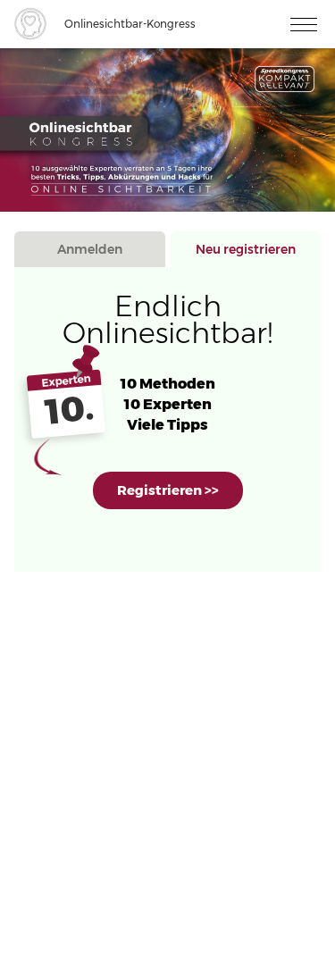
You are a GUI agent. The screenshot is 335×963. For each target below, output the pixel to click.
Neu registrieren (246, 249)
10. (70, 410)
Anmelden (89, 249)
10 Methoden (168, 383)
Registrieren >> (168, 490)
